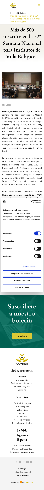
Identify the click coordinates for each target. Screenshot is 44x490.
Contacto (22, 389)
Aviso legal (22, 468)
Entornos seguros (22, 386)
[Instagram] (24, 462)
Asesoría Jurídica (22, 419)
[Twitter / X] (16, 462)
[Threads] (27, 462)
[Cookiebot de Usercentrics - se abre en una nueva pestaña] (31, 201)
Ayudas (22, 413)
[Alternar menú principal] (39, 5)
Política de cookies (22, 475)
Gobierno (22, 376)
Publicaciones (22, 409)
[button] (22, 336)
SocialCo (29, 482)
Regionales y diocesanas (22, 383)
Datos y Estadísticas (22, 445)
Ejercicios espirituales (22, 423)
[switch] (37, 241)
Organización (22, 380)
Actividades (22, 416)
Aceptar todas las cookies (22, 273)
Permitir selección (22, 280)
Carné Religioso (22, 406)
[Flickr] (31, 462)
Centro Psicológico (22, 403)
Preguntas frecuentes (22, 449)
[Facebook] (13, 462)
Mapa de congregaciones (22, 452)
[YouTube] (20, 462)
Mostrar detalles (29, 266)
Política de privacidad (22, 472)
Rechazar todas (22, 287)
